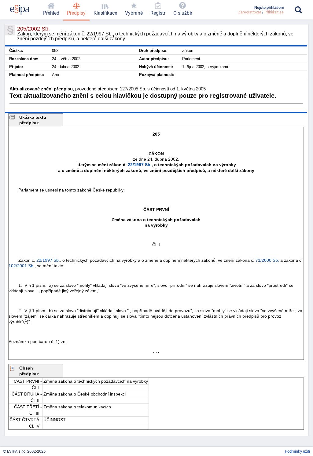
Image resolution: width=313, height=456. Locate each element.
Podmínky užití (297, 451)
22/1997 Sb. (140, 164)
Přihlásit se (274, 12)
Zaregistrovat (249, 12)
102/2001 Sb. (22, 265)
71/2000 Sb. (267, 260)
